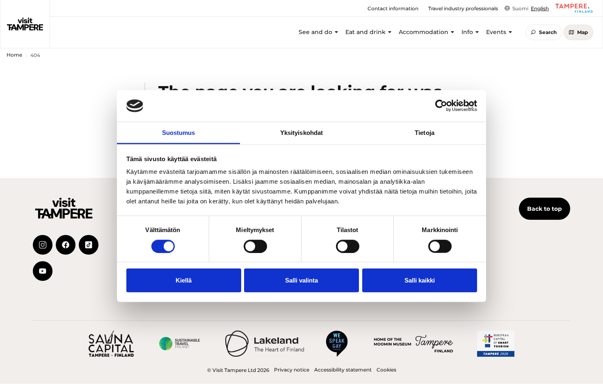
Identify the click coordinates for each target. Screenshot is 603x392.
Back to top (544, 208)
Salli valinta (301, 280)
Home (14, 55)
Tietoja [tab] (424, 132)
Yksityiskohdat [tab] (301, 132)
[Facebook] (65, 245)
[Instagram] (43, 245)
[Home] (25, 24)
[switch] (255, 246)
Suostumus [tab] (178, 132)
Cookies (386, 370)
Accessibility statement (343, 370)
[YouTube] (43, 271)
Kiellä (184, 280)
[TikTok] (88, 245)
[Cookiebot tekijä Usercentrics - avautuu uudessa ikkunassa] (441, 106)
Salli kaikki (419, 280)
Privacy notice (291, 370)
